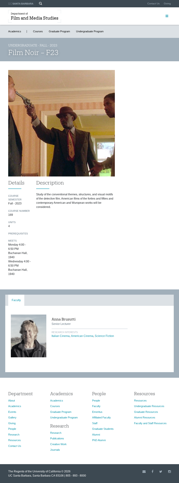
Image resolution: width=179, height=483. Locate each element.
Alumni (96, 434)
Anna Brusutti (64, 319)
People (12, 428)
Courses (38, 31)
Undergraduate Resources (149, 406)
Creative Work (58, 444)
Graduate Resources (146, 411)
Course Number (19, 210)
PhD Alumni (99, 440)
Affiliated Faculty (101, 417)
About (11, 400)
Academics (14, 31)
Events (12, 411)
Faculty (16, 300)
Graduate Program (59, 31)
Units (12, 222)
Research (13, 434)
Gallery (12, 417)
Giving (167, 3)
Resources (14, 440)
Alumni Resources (144, 417)
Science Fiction (104, 335)
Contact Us (153, 3)
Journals (55, 449)
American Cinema (82, 335)
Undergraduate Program (90, 31)
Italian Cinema (61, 335)
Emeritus (97, 411)
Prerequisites (18, 233)
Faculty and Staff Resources (150, 423)
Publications (57, 438)
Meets (12, 240)
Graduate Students (103, 428)
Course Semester (15, 197)
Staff (94, 423)
